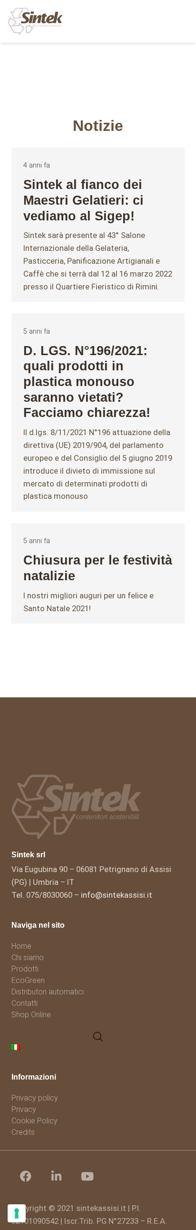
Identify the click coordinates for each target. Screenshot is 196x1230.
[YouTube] (87, 1176)
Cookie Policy (34, 1120)
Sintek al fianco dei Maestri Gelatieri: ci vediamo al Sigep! (83, 200)
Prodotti (25, 968)
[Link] (35, 21)
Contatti (24, 1003)
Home (21, 946)
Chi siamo (27, 957)
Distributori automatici (47, 991)
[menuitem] (17, 1046)
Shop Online (31, 1014)
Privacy (23, 1109)
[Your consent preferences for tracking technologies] (17, 1213)
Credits (23, 1132)
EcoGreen (28, 980)
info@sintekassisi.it (116, 895)
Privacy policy (34, 1097)
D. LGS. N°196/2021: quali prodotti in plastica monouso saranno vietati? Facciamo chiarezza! (86, 381)
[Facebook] (25, 1176)
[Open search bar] (98, 1037)
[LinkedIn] (56, 1176)
